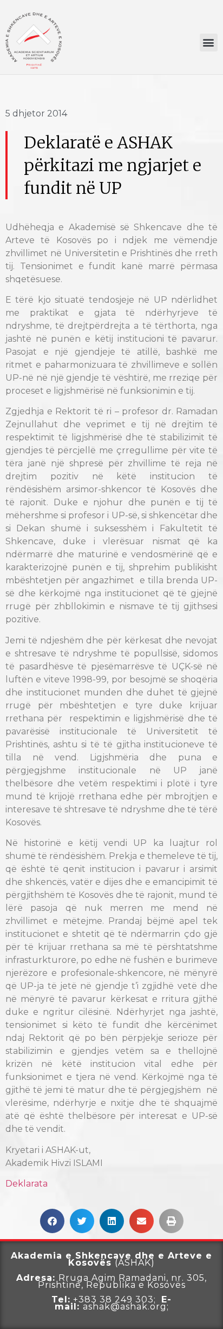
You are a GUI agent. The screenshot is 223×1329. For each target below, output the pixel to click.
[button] (209, 42)
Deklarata (26, 1183)
